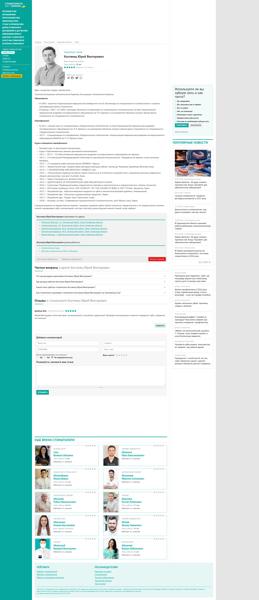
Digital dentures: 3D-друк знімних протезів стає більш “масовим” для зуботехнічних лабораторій (191, 185)
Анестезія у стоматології (13, 37)
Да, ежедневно (183, 101)
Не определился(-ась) (63, 357)
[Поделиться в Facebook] (72, 78)
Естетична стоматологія (13, 44)
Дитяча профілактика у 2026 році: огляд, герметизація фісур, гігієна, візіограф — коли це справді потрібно (193, 292)
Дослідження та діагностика (15, 31)
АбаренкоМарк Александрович (133, 454)
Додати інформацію (104, 577)
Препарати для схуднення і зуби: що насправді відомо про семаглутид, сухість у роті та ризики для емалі (192, 278)
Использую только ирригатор (189, 114)
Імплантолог (70, 52)
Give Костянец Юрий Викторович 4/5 (124, 355)
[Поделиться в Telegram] (68, 78)
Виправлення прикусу (12, 34)
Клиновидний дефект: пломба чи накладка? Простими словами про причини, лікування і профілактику (191, 320)
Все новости (205, 262)
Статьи (5, 55)
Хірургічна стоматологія (13, 40)
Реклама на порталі (10, 70)
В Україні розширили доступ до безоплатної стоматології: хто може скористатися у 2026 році (191, 253)
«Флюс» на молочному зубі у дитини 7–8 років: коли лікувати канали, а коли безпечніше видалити (192, 333)
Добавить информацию (11, 76)
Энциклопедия (9, 61)
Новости (6, 58)
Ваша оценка (109, 355)
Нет (48, 357)
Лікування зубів (9, 11)
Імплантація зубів (10, 21)
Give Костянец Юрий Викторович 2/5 (119, 355)
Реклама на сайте (103, 571)
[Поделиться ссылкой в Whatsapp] (81, 78)
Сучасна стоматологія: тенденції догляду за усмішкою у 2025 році (190, 197)
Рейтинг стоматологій (47, 571)
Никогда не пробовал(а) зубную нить (193, 121)
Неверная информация (71, 259)
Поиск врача (8, 52)
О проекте (6, 66)
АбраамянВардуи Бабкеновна (132, 547)
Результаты (196, 125)
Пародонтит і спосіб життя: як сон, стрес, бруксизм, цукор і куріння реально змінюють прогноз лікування (192, 361)
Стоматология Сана (50, 248)
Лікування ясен (9, 14)
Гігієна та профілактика (13, 24)
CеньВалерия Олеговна (63, 454)
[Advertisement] (101, 19)
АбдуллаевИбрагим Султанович (133, 477)
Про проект (100, 583)
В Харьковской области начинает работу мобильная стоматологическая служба (193, 226)
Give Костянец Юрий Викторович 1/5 (117, 355)
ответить (160, 325)
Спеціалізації (101, 574)
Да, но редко (182, 108)
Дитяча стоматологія (11, 27)
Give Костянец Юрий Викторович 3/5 (122, 355)
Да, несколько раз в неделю (189, 104)
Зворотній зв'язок (103, 580)
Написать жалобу (157, 259)
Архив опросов (181, 131)
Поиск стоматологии (12, 49)
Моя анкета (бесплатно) (47, 259)
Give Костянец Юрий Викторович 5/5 (126, 355)
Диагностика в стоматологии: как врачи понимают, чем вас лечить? (190, 210)
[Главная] (16, 5)
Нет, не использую (184, 111)
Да (41, 357)
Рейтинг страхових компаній (50, 577)
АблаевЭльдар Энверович (132, 523)
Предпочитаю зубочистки (188, 118)
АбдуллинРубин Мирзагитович (64, 500)
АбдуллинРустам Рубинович (132, 500)
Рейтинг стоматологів (47, 574)
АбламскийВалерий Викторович (64, 547)
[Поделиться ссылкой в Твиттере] (76, 78)
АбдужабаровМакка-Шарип (60, 477)
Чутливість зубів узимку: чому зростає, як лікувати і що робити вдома (192, 345)
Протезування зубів (11, 18)
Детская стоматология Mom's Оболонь (59, 251)
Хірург (79, 52)
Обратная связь (8, 73)
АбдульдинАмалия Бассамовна (64, 523)
